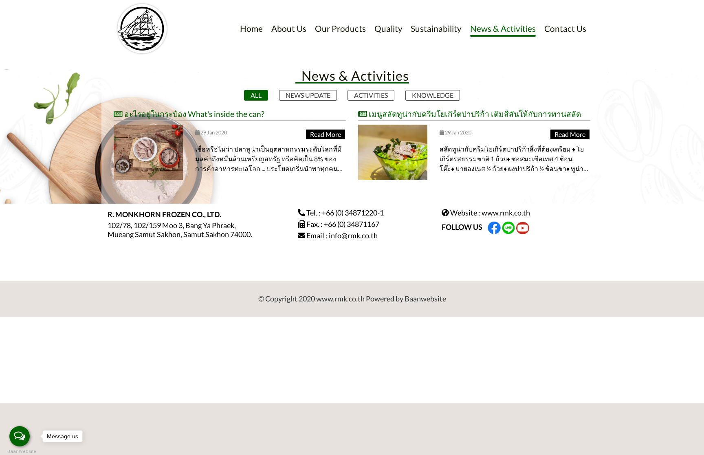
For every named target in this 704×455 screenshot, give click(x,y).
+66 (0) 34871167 (351, 224)
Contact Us (565, 28)
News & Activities (503, 28)
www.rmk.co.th (506, 212)
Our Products (340, 28)
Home (251, 28)
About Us (288, 28)
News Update (308, 95)
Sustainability (436, 28)
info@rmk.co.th (353, 235)
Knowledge (432, 95)
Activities (371, 95)
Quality (388, 28)
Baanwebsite (425, 298)
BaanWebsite (19, 451)
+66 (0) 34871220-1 (353, 212)
